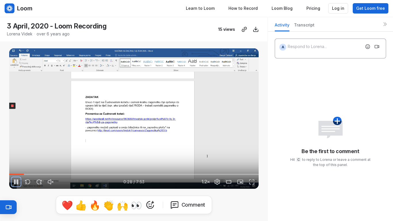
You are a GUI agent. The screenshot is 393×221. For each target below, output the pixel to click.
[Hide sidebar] (384, 24)
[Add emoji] (367, 46)
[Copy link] (244, 29)
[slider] (134, 174)
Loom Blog (282, 8)
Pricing (313, 8)
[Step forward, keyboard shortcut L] (39, 181)
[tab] (282, 26)
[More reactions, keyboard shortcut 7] (150, 205)
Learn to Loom (200, 8)
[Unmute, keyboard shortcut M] (50, 181)
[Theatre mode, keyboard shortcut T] (228, 181)
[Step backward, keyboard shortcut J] (27, 181)
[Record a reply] (376, 46)
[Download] (255, 29)
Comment (193, 205)
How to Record (243, 8)
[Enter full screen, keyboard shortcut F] (251, 181)
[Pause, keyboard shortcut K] (16, 181)
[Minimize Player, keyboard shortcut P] (240, 181)
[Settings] (217, 181)
